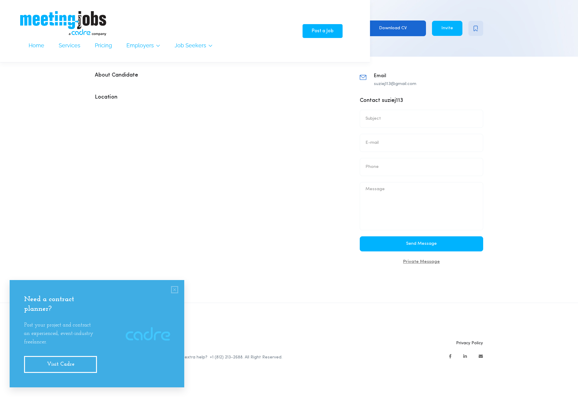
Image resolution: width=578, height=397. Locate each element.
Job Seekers (191, 45)
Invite (447, 28)
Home (36, 45)
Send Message (421, 243)
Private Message (421, 262)
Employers (140, 45)
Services (69, 45)
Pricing (103, 45)
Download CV (393, 28)
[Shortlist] (475, 28)
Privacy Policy (469, 343)
